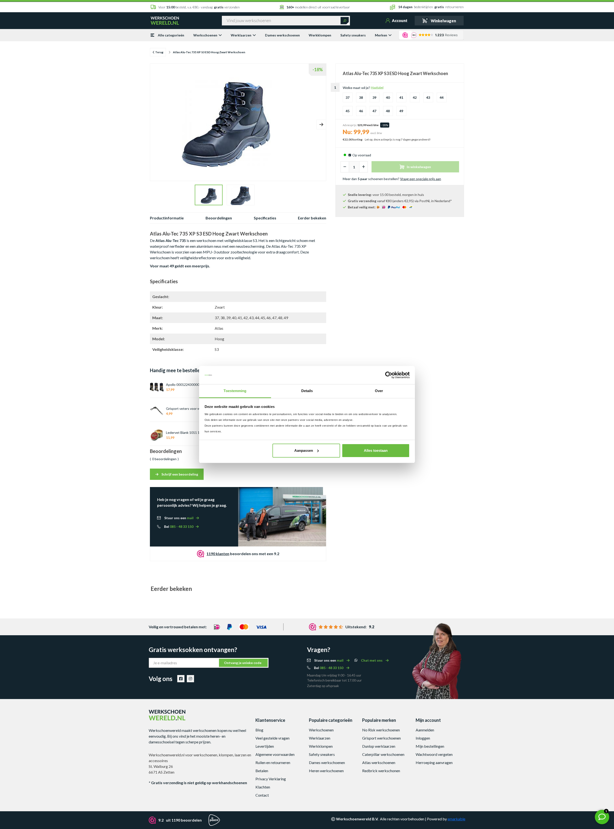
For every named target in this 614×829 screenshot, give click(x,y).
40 (388, 97)
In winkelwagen (419, 167)
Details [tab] (307, 391)
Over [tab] (379, 391)
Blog (259, 730)
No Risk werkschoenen (381, 730)
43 (428, 97)
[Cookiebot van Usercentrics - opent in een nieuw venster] (389, 375)
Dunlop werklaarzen (378, 746)
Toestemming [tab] (235, 391)
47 (374, 111)
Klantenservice (270, 720)
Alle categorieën (171, 35)
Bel (178, 526)
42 (415, 97)
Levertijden (264, 746)
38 (361, 97)
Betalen (261, 770)
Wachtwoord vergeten (434, 754)
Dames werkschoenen (282, 35)
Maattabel (377, 87)
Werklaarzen (241, 35)
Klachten (262, 787)
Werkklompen (320, 35)
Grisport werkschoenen (381, 738)
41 (401, 97)
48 (388, 111)
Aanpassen (303, 450)
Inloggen (423, 738)
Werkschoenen (205, 35)
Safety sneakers (353, 35)
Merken (381, 35)
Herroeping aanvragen (434, 762)
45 (347, 111)
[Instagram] (190, 678)
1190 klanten (218, 553)
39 (374, 97)
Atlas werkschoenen (378, 762)
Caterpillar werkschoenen (383, 754)
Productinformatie (167, 218)
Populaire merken (379, 720)
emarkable (456, 819)
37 (347, 97)
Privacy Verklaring (270, 778)
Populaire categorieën (330, 720)
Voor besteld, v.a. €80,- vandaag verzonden (199, 7)
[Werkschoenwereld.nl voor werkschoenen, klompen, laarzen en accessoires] (165, 20)
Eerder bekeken (312, 218)
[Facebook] (180, 678)
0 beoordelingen (164, 459)
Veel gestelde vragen (272, 738)
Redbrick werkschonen (381, 770)
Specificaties (265, 218)
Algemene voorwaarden (275, 754)
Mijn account (428, 720)
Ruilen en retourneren (272, 762)
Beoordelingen (219, 218)
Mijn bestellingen (430, 746)
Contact (262, 795)
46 (361, 111)
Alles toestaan (376, 450)
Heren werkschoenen (326, 770)
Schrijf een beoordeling (179, 474)
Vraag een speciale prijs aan (420, 179)
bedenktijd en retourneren (431, 7)
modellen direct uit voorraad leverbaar (318, 7)
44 (441, 97)
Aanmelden (425, 730)
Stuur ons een (179, 518)
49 (401, 111)
